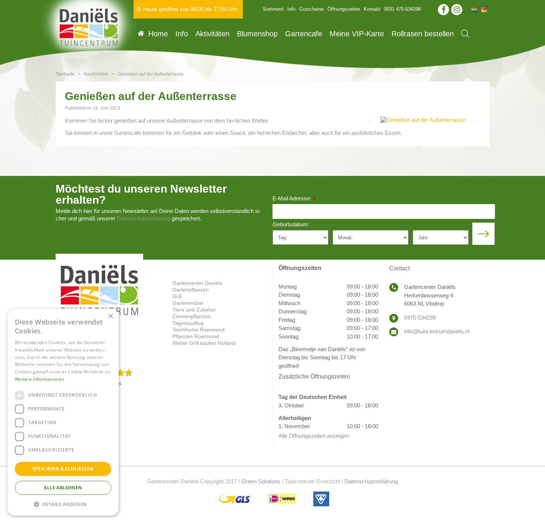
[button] (63, 504)
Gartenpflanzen (190, 290)
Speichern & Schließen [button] (63, 469)
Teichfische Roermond (198, 330)
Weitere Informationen (39, 379)
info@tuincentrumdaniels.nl (436, 331)
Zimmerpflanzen (191, 316)
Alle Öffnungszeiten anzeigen (313, 436)
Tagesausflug (188, 323)
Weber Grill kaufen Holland (203, 343)
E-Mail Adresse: (293, 199)
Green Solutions (260, 481)
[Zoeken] (465, 33)
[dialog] (63, 412)
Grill (177, 296)
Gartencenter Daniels (197, 283)
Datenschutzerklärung (143, 218)
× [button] (110, 316)
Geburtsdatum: (290, 224)
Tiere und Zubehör (194, 310)
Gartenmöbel (187, 303)
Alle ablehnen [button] (63, 487)
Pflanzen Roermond (195, 336)
